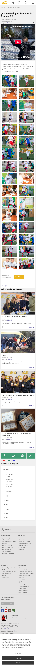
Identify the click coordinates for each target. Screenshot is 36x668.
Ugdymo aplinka (5, 539)
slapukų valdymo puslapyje (17, 647)
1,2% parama (22, 581)
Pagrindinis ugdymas (24, 539)
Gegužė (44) (9, 481)
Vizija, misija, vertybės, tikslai (9, 541)
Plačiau (30, 327)
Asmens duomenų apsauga (25, 571)
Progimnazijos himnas (7, 547)
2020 (7, 517)
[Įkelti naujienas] (12, 2)
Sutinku (18, 663)
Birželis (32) (9, 479)
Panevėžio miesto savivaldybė (19, 618)
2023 (7, 504)
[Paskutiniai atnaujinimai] (19, 2)
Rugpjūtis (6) (9, 474)
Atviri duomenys (23, 592)
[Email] (13, 610)
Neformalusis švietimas (24, 541)
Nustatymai (18, 653)
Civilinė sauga (22, 588)
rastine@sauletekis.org (9, 630)
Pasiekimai (4, 543)
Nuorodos (21, 568)
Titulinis (3, 7)
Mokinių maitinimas (23, 545)
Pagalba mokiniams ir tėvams (26, 543)
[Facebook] (2, 610)
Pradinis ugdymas (23, 538)
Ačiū (17, 277)
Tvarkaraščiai (8, 529)
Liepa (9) (8, 476)
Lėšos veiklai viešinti (7, 573)
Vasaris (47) (9, 489)
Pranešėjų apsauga (23, 579)
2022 (7, 509)
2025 (7, 496)
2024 (7, 500)
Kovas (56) (9, 486)
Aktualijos (17, 7)
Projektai (4, 575)
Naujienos (10, 7)
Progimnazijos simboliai (7, 545)
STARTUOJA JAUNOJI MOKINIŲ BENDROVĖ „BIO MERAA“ (18, 395)
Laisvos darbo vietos (24, 569)
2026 (7, 469)
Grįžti (5, 286)
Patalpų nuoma (22, 547)
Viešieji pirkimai (5, 577)
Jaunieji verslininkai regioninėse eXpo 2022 (14, 316)
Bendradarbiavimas (6, 551)
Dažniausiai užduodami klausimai (24, 576)
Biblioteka (21, 549)
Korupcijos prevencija (24, 586)
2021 (7, 513)
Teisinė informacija (23, 590)
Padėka (4, 355)
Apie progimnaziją (6, 538)
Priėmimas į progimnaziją (8, 553)
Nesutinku (18, 658)
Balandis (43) (9, 484)
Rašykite (4, 603)
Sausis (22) (9, 491)
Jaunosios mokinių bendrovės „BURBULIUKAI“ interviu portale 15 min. (17, 434)
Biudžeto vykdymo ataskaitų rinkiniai (8, 568)
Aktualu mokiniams (23, 584)
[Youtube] (6, 610)
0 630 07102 (6, 628)
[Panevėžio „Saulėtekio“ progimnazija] (4, 2)
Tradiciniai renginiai (6, 549)
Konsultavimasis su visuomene (26, 573)
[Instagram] (9, 610)
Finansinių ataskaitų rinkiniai (9, 571)
